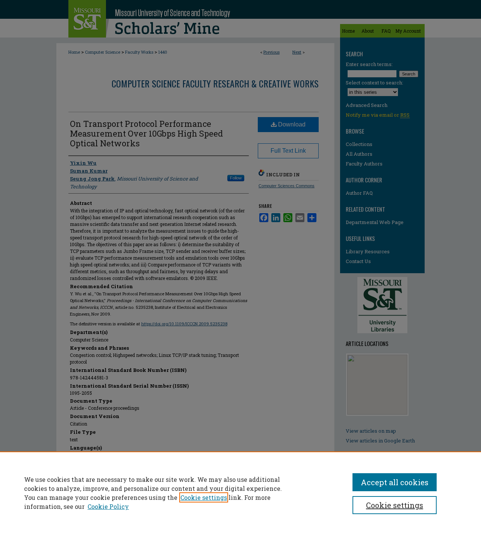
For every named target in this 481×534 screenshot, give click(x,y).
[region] (240, 492)
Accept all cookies (394, 482)
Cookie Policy (108, 506)
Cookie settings (203, 497)
